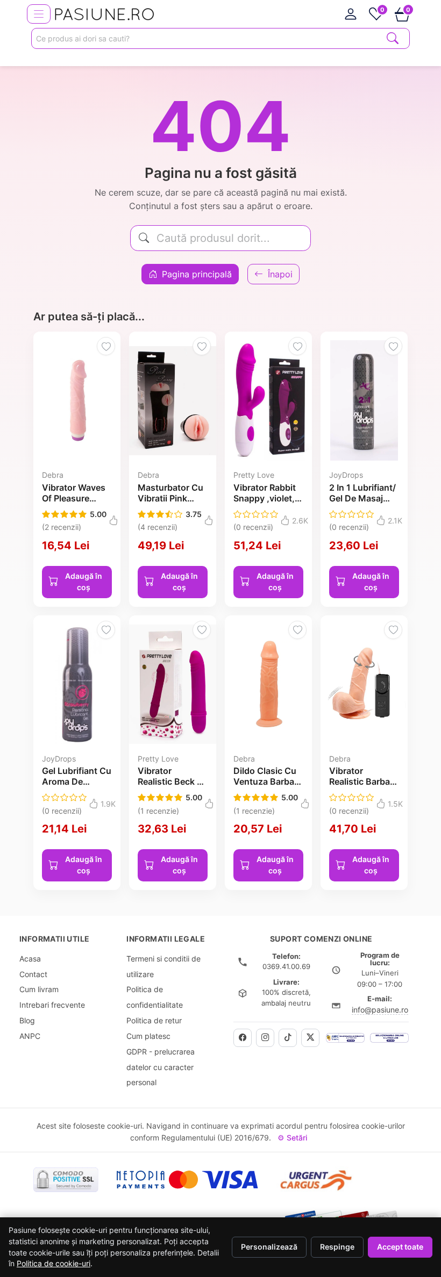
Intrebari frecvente (52, 1004)
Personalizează (269, 1247)
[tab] (350, 14)
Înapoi (279, 274)
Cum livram (39, 989)
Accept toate (400, 1247)
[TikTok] (288, 1038)
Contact (33, 974)
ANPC (29, 1036)
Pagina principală (195, 274)
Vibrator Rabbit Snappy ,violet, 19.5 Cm (264, 498)
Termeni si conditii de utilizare (163, 966)
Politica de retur (154, 1020)
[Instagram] (265, 1038)
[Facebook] (242, 1038)
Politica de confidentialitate (154, 997)
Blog (27, 1020)
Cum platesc (148, 1036)
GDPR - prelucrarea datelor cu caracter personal (160, 1067)
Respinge (337, 1247)
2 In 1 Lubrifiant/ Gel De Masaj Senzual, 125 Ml (362, 498)
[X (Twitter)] (310, 1038)
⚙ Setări (292, 1137)
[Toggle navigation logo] (39, 14)
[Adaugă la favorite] (106, 346)
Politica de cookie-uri (53, 1263)
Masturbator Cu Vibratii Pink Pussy (170, 498)
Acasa (30, 958)
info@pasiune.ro (380, 1009)
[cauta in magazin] (393, 37)
